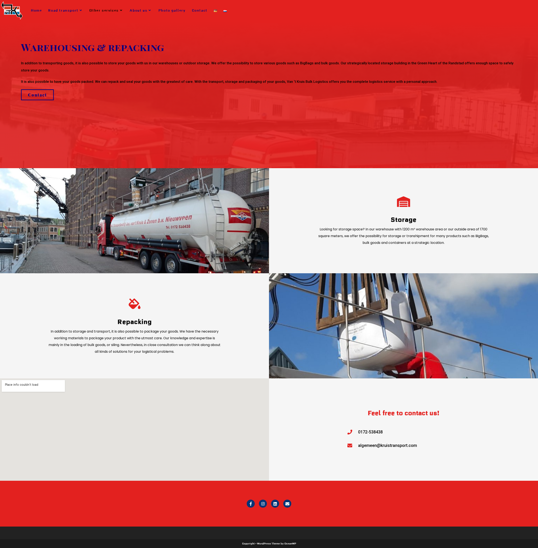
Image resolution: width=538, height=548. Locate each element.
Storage (404, 219)
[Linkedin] (275, 504)
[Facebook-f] (251, 504)
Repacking (134, 321)
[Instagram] (263, 504)
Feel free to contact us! (403, 413)
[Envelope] (287, 504)
